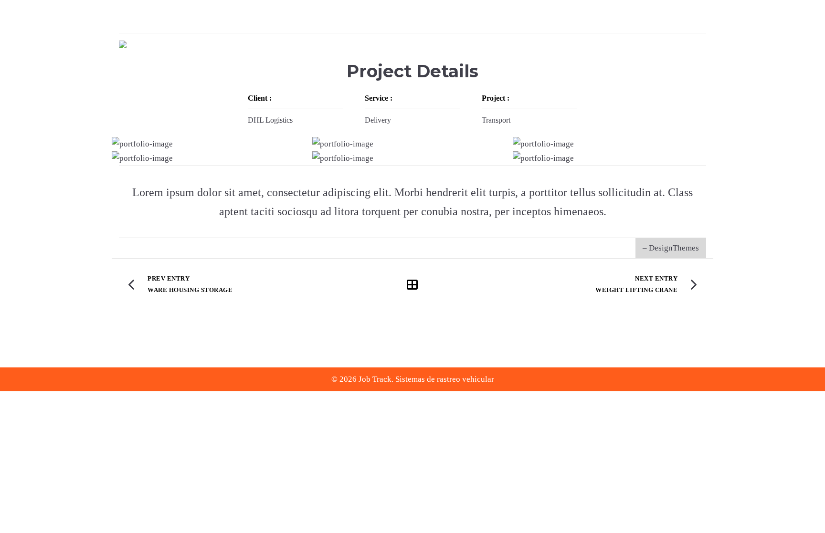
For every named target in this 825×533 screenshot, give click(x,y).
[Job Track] (123, 44)
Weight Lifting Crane (636, 289)
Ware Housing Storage (190, 289)
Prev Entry (169, 278)
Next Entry (656, 278)
